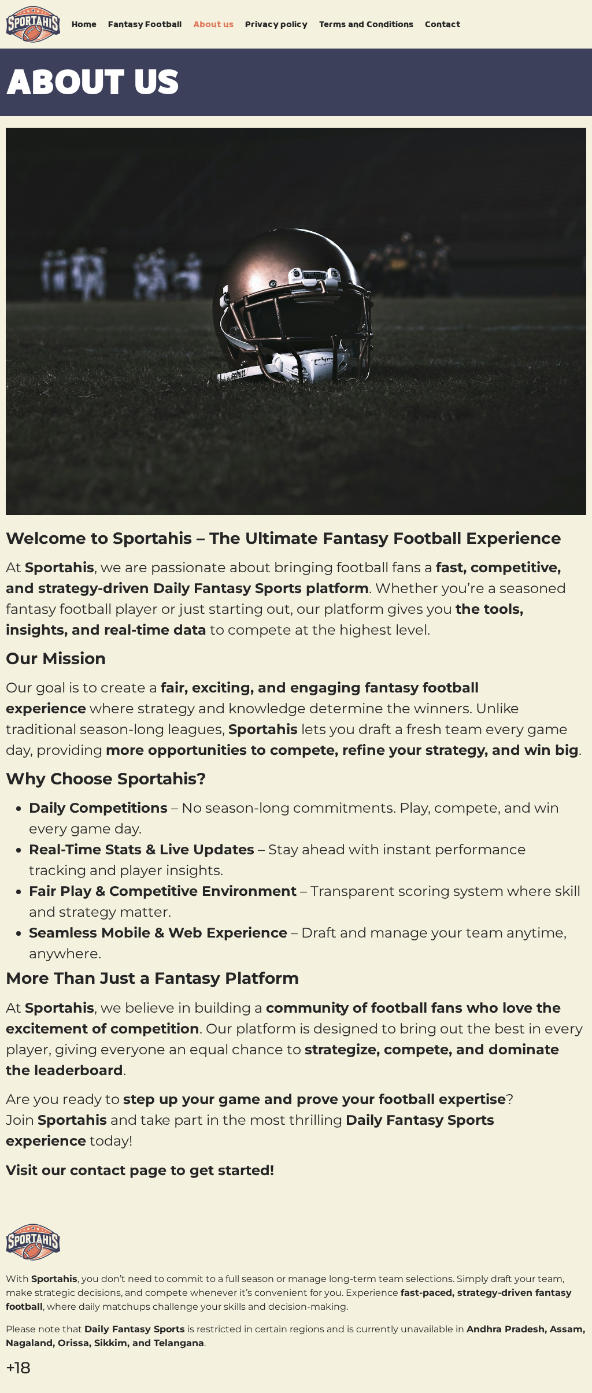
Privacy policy (276, 24)
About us (213, 24)
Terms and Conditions (366, 24)
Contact (442, 24)
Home (84, 24)
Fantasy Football (145, 24)
